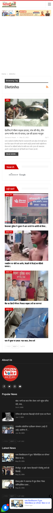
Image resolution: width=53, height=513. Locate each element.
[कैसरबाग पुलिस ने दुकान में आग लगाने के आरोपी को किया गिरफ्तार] (26, 208)
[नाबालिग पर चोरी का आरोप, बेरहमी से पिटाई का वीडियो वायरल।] (26, 246)
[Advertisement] (26, 43)
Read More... (11, 154)
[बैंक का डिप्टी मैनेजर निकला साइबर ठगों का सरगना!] (26, 286)
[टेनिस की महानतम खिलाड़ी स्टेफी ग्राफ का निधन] (8, 416)
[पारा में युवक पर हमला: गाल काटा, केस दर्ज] (26, 323)
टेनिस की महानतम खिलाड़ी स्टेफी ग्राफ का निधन (33, 414)
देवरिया (7, 100)
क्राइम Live (9, 194)
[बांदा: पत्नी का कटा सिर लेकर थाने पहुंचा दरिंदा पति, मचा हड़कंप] (8, 403)
